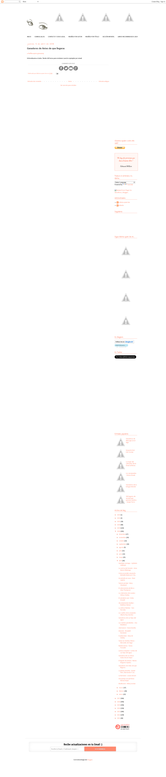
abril (120, 561)
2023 (119, 515)
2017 (119, 698)
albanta (121, 205)
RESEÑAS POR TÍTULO (92, 37)
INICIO (29, 37)
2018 (119, 531)
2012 (119, 715)
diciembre (122, 534)
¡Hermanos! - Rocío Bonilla (127, 628)
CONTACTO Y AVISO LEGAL (56, 37)
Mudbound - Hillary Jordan (127, 684)
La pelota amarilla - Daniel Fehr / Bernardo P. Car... (127, 672)
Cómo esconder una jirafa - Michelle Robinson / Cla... (127, 574)
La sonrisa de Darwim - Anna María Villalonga (128, 569)
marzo (121, 688)
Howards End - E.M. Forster (130, 451)
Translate (130, 185)
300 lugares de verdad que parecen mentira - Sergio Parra (131, 499)
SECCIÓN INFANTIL (108, 37)
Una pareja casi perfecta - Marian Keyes (127, 680)
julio (120, 551)
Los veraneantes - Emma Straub (131, 474)
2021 (119, 521)
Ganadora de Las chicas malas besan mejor (126, 657)
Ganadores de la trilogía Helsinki (131, 486)
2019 (119, 528)
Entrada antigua (104, 81)
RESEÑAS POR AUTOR (75, 37)
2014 (119, 708)
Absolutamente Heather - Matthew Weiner (126, 604)
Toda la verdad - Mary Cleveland (126, 584)
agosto (121, 547)
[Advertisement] (129, 377)
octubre (121, 541)
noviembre (122, 537)
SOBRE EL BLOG (40, 37)
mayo (121, 557)
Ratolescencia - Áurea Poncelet (125, 647)
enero (121, 694)
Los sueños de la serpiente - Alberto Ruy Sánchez (127, 614)
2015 (119, 705)
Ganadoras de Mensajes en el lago (130, 441)
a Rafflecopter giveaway (35, 53)
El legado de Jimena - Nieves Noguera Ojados (128, 662)
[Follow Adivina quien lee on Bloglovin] (124, 343)
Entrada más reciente (34, 81)
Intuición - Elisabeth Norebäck (125, 632)
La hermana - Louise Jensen (127, 676)
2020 (119, 525)
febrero (121, 691)
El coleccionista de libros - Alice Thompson (127, 589)
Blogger (89, 760)
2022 (119, 518)
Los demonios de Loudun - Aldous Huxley (127, 594)
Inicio (70, 81)
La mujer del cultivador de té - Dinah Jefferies (131, 464)
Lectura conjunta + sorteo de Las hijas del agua (128, 652)
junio (121, 554)
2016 (119, 702)
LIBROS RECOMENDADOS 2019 (128, 37)
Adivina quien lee (124, 202)
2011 (119, 718)
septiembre (123, 544)
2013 (119, 711)
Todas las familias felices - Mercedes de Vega (127, 642)
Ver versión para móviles (68, 85)
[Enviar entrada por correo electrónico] (56, 73)
